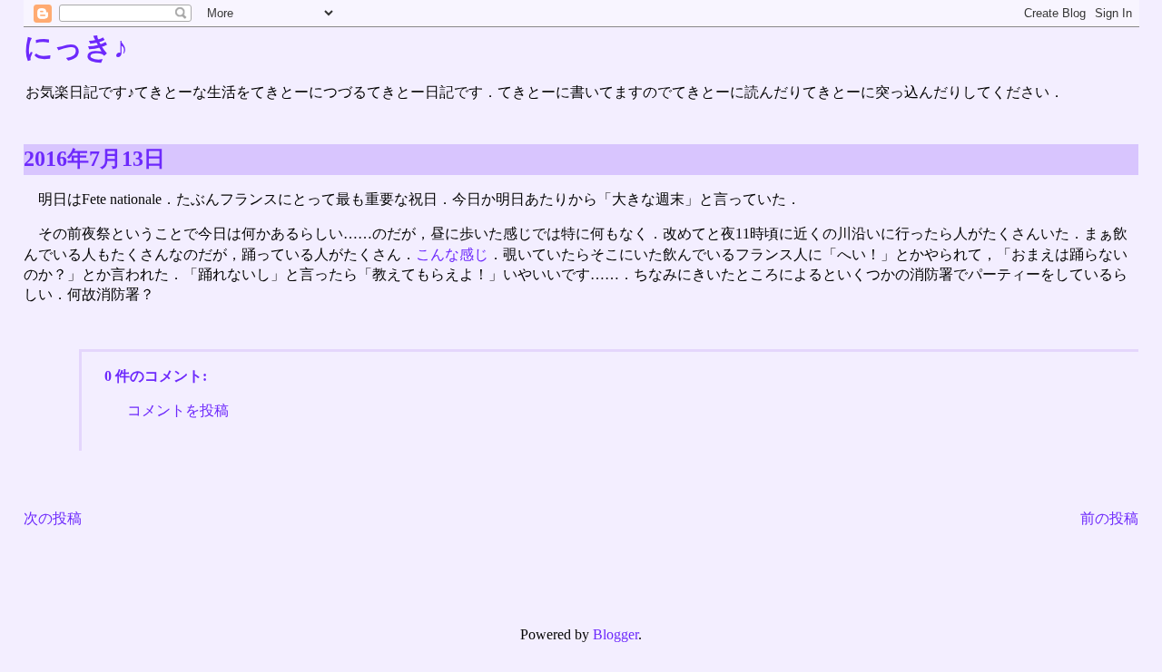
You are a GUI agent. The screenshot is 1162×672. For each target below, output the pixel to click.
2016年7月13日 (94, 158)
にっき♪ (76, 47)
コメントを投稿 (178, 410)
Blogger (615, 634)
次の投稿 (53, 518)
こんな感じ (452, 254)
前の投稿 (1109, 518)
